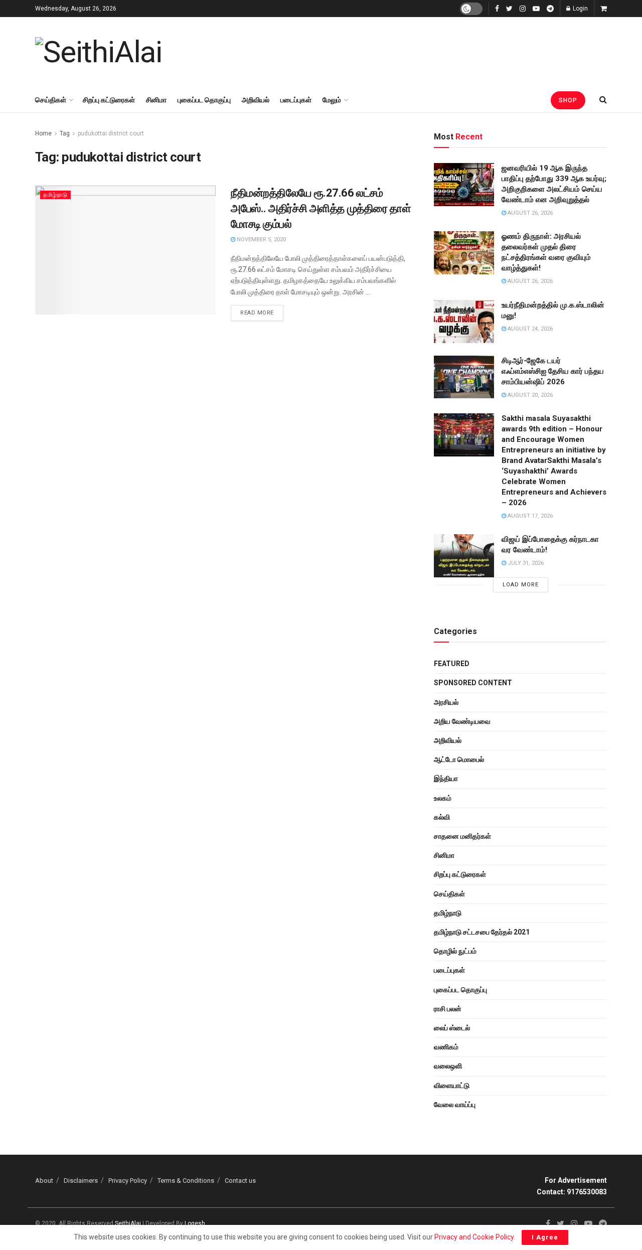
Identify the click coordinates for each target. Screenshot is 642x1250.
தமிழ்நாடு (55, 195)
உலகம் (442, 798)
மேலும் (332, 100)
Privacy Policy (127, 1180)
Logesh (195, 1223)
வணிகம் (446, 1047)
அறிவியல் (255, 100)
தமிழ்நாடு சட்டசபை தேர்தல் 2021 (482, 932)
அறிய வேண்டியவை (462, 721)
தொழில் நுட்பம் (455, 951)
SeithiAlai (128, 1223)
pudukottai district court (111, 133)
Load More (521, 584)
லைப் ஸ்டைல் (452, 1028)
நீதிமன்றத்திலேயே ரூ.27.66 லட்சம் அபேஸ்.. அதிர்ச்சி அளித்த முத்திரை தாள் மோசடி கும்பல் (321, 208)
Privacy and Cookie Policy (474, 1237)
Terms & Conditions (185, 1180)
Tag (65, 133)
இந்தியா (446, 778)
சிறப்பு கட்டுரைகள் (109, 100)
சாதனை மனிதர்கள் (462, 836)
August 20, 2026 (529, 395)
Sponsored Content (473, 683)
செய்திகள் (50, 100)
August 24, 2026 (529, 329)
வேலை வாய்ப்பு (454, 1105)
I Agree (545, 1237)
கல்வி (442, 817)
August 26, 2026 (529, 213)
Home (43, 133)
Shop (568, 100)
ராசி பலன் (447, 1009)
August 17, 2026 (529, 516)
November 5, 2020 (260, 239)
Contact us (240, 1180)
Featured (451, 664)
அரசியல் (446, 702)
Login (579, 8)
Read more (257, 312)
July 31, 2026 (525, 563)
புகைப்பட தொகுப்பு (204, 100)
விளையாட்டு (451, 1085)
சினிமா (156, 100)
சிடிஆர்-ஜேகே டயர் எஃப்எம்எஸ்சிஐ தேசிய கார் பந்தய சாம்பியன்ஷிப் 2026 (553, 371)
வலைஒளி (448, 1066)
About (44, 1180)
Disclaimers (81, 1180)
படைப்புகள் (295, 100)
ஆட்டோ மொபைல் (459, 759)
